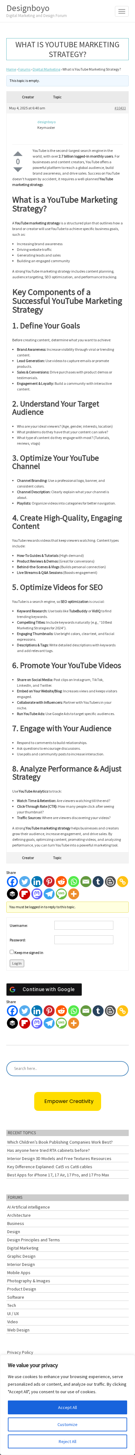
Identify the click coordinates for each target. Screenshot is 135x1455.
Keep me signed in (28, 952)
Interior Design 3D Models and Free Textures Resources (59, 1158)
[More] (73, 893)
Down (18, 169)
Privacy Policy (20, 1352)
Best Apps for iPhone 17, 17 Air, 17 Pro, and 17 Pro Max (58, 1175)
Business (15, 1223)
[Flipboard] (24, 893)
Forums (24, 69)
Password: (18, 940)
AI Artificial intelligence (28, 1207)
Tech (11, 1305)
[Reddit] (61, 881)
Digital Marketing (46, 69)
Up (18, 153)
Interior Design (21, 1264)
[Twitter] (24, 881)
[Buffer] (12, 893)
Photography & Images (28, 1281)
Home (11, 69)
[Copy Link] (122, 881)
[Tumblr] (98, 881)
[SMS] (61, 893)
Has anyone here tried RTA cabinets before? (48, 1150)
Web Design (18, 1330)
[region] (67, 1405)
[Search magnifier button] (121, 1068)
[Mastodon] (36, 893)
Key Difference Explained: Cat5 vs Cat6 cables (49, 1166)
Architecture (19, 1215)
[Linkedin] (36, 881)
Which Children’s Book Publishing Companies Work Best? (60, 1142)
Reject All (67, 1441)
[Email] (85, 881)
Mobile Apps (18, 1272)
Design (13, 1231)
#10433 (120, 108)
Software (15, 1297)
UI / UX (13, 1313)
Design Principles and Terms (33, 1240)
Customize (67, 1424)
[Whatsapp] (73, 881)
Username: (19, 925)
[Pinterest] (49, 881)
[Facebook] (12, 881)
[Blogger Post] (110, 881)
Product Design (21, 1289)
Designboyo (36, 10)
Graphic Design (21, 1256)
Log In (17, 963)
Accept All (67, 1407)
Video (12, 1322)
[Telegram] (49, 893)
